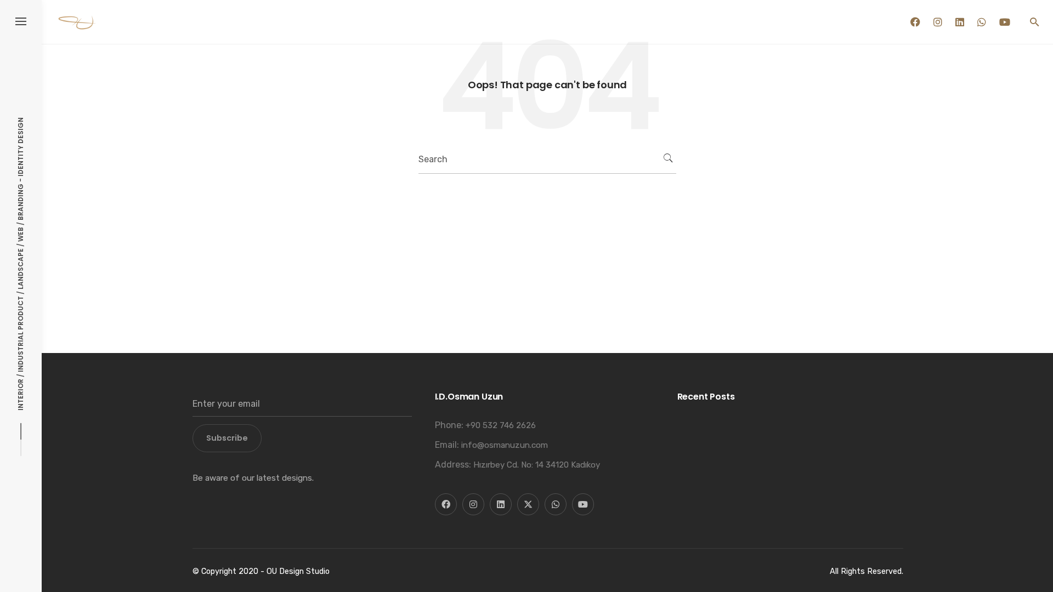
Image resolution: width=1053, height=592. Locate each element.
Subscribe (227, 437)
